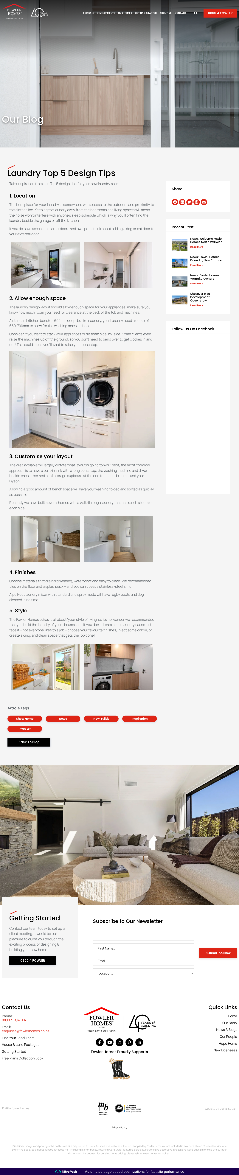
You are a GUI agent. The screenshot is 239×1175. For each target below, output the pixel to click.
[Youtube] (110, 1042)
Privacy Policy (119, 1127)
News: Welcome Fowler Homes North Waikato (206, 240)
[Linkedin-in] (139, 1042)
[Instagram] (119, 1042)
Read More (196, 246)
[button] (175, 202)
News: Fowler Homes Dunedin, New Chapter (206, 258)
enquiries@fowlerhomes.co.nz (25, 1031)
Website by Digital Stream (221, 1109)
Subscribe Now (218, 953)
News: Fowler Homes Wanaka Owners (204, 277)
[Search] (195, 13)
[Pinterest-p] (129, 1042)
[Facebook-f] (100, 1042)
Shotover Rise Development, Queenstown (200, 297)
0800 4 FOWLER (14, 1020)
